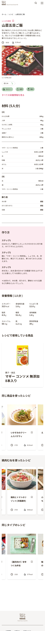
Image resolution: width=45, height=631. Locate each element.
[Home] (10, 3)
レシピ (11, 14)
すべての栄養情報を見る (13, 95)
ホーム (4, 14)
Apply (36, 4)
